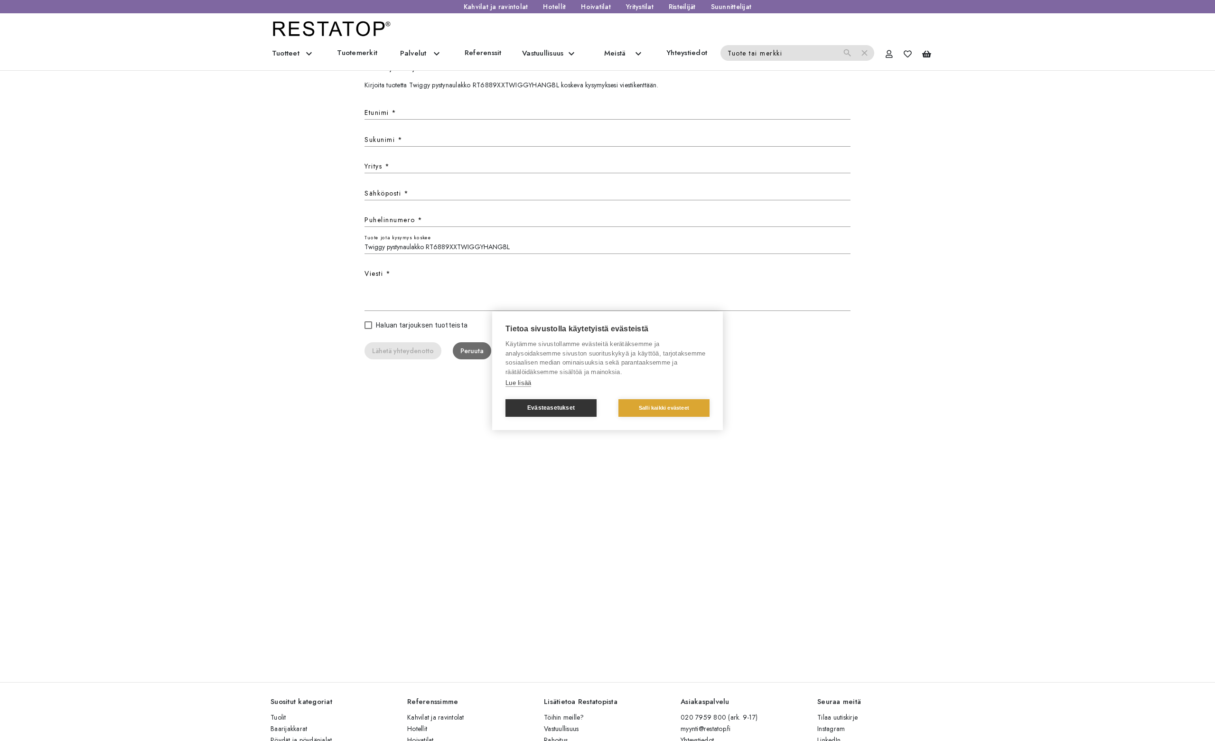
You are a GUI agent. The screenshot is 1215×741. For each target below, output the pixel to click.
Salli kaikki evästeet (664, 408)
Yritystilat (640, 6)
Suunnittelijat (731, 6)
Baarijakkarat (289, 728)
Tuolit (278, 717)
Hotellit (554, 6)
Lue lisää (518, 382)
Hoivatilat (596, 6)
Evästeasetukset (551, 407)
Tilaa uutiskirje (837, 717)
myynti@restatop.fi (706, 728)
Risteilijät (682, 6)
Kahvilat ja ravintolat (496, 6)
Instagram (831, 728)
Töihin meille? (564, 717)
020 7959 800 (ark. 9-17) (719, 717)
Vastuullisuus (561, 728)
